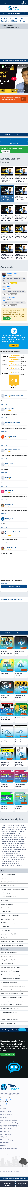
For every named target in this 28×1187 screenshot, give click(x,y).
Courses (3, 1109)
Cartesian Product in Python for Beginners (12, 990)
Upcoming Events (6, 1114)
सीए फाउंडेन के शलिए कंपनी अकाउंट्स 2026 (10, 967)
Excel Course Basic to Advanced (10, 915)
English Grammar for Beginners (9, 923)
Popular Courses (5, 1111)
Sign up (23, 3)
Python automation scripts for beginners (12, 975)
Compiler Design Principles (8, 896)
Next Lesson (13, 143)
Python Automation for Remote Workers (12, 1016)
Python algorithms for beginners (10, 1008)
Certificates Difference (9, 1148)
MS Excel (3, 878)
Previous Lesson (14, 140)
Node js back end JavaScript (9, 1123)
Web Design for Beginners (8, 885)
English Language (6, 893)
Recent (17, 13)
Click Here (23, 99)
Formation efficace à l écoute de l (10, 908)
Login (4, 3)
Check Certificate (7, 1128)
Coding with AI (5, 938)
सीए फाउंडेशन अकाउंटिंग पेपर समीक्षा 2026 (10, 971)
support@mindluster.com (8, 1104)
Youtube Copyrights (8, 1140)
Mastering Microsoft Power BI (11, 27)
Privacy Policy (6, 1134)
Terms (4, 1145)
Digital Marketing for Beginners (9, 1019)
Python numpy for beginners (9, 1012)
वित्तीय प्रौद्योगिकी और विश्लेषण (7, 963)
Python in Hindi (5, 926)
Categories (10, 13)
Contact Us (5, 1131)
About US (5, 1137)
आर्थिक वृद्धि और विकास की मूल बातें (8, 960)
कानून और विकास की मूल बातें (7, 956)
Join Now (22, 1030)
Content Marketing (6, 911)
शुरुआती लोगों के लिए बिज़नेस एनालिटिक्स (9, 934)
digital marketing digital (7, 919)
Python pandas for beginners (9, 982)
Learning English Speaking (8, 874)
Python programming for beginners (10, 978)
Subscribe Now (8, 1054)
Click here (7, 318)
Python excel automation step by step (11, 997)
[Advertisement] (14, 44)
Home (4, 25)
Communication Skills (7, 904)
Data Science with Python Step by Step (12, 1004)
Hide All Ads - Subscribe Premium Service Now (14, 60)
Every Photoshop (5, 930)
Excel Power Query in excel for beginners (12, 945)
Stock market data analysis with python (12, 993)
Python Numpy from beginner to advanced (12, 1001)
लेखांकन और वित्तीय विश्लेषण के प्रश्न (8, 1023)
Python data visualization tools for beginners (13, 986)
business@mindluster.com (8, 1100)
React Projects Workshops (9, 1120)
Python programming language (9, 881)
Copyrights (5, 1142)
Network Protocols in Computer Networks (12, 889)
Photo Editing (4, 900)
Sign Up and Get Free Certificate (11, 150)
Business (10, 25)
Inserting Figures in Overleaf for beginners (12, 941)
